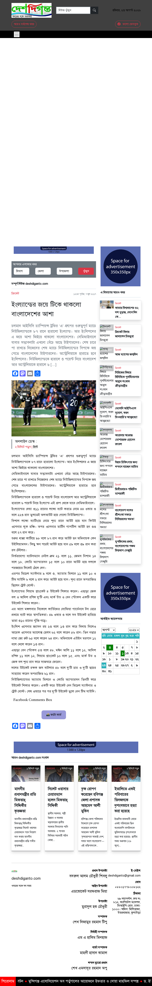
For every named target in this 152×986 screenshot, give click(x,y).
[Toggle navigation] (16, 34)
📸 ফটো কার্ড (53, 715)
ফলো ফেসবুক (130, 24)
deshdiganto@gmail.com (124, 875)
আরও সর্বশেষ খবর (24, 24)
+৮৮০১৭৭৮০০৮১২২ (128, 887)
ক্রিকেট (15, 293)
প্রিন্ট (35, 447)
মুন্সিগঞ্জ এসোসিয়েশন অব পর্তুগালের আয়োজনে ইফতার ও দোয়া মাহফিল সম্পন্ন (59, 981)
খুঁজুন (86, 271)
